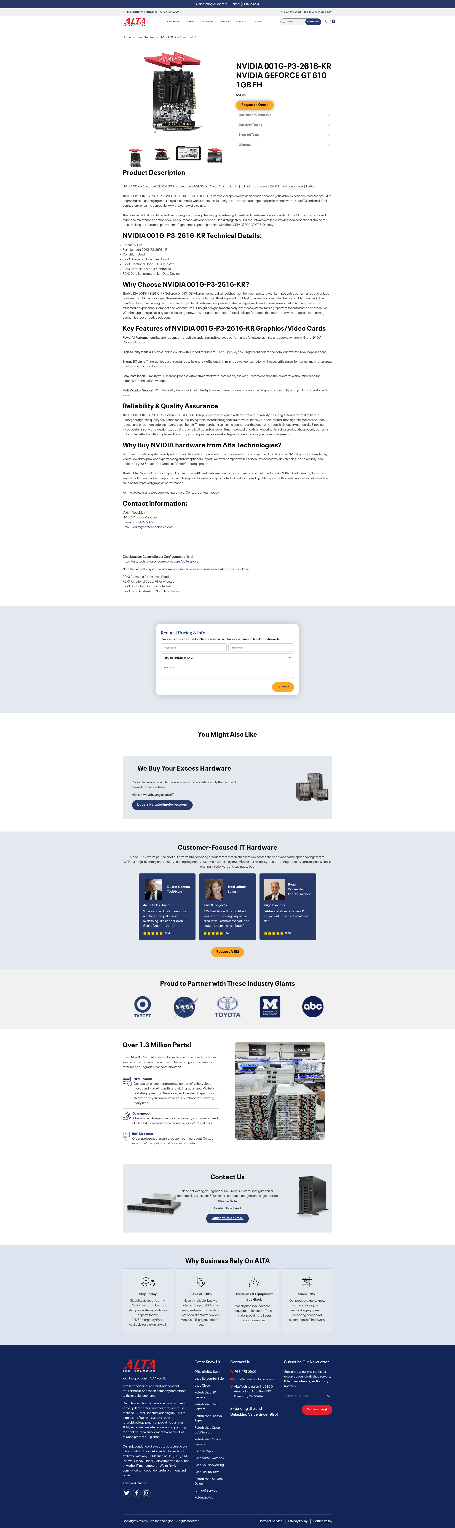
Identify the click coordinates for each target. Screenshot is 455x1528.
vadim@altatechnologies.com (152, 527)
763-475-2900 (245, 1371)
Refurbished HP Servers (205, 1395)
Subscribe (315, 1409)
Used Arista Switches (209, 1458)
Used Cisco (202, 1385)
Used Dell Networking (209, 1465)
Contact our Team (198, 492)
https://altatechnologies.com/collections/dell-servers (160, 561)
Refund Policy (322, 1521)
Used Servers (145, 37)
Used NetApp (203, 1451)
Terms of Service (205, 1490)
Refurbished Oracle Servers (207, 1442)
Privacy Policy (297, 1521)
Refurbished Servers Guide (208, 1481)
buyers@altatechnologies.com (162, 804)
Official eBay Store (207, 1371)
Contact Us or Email (227, 1218)
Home (127, 37)
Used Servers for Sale (209, 1378)
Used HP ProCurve (207, 1472)
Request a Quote (254, 105)
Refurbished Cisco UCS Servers (207, 1430)
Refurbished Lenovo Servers (208, 1418)
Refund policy (203, 1497)
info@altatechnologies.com (254, 1379)
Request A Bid (227, 952)
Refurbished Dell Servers (205, 1407)
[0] (331, 21)
